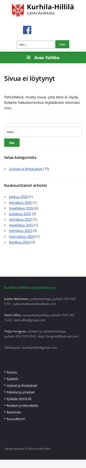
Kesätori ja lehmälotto (22, 405)
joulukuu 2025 (20, 214)
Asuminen (14, 412)
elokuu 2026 (18, 196)
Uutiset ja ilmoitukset (25, 169)
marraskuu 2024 (22, 236)
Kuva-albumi (16, 419)
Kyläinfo (12, 379)
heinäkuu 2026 (20, 202)
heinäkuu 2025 (20, 219)
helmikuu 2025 (20, 230)
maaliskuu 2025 (21, 225)
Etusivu (12, 372)
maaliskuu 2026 (21, 208)
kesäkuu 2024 (19, 242)
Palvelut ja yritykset (21, 392)
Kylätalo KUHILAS (19, 399)
